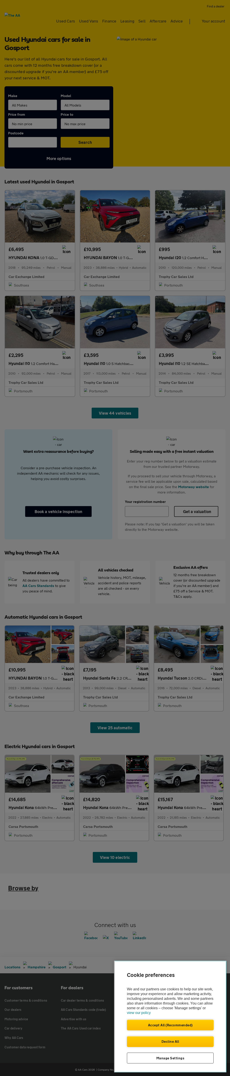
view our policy (139, 1013)
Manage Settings (170, 1058)
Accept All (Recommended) (170, 1025)
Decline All (170, 1041)
